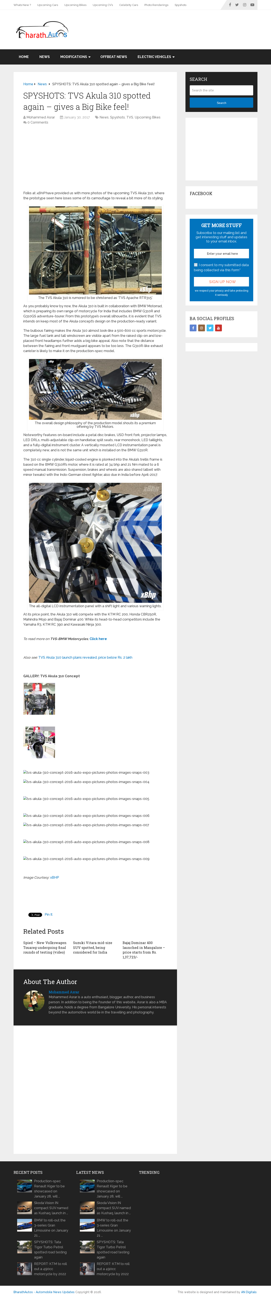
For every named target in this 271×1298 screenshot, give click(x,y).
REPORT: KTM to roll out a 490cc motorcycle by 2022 (50, 1269)
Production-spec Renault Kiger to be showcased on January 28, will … (49, 1188)
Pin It (49, 915)
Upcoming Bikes (75, 5)
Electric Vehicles (154, 57)
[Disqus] (95, 1090)
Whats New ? (22, 5)
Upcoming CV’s (103, 5)
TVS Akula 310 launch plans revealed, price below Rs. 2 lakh (85, 657)
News (44, 57)
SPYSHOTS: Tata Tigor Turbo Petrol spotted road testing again (50, 1249)
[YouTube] (218, 328)
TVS (129, 117)
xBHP (54, 877)
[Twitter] (210, 328)
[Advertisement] (180, 23)
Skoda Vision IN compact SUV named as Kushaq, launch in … (51, 1208)
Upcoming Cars (47, 5)
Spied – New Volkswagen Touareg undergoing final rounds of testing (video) (44, 947)
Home (24, 57)
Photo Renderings (156, 5)
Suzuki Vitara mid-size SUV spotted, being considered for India (92, 947)
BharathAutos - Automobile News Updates (44, 1292)
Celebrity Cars (128, 5)
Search (221, 103)
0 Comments (38, 122)
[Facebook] (193, 328)
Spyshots (180, 5)
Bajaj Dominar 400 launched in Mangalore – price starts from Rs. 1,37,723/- (144, 949)
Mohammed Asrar (40, 117)
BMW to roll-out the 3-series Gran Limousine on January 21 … (51, 1227)
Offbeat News (113, 57)
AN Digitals (249, 1292)
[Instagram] (201, 328)
